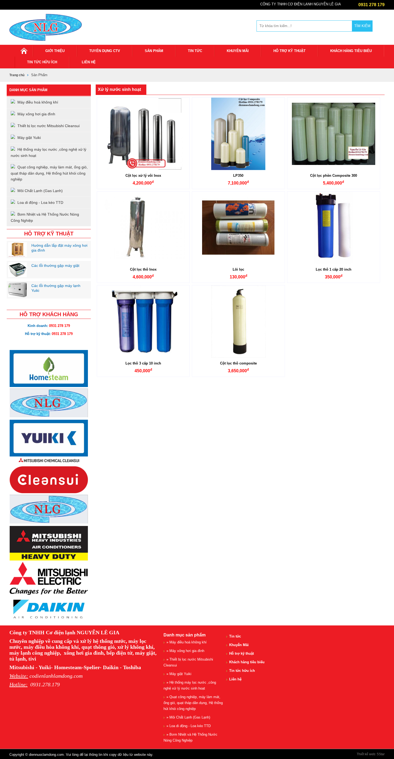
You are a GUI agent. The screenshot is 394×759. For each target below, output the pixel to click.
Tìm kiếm (362, 26)
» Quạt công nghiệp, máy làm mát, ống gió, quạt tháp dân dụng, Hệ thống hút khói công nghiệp (193, 703)
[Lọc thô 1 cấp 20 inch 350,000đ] (333, 227)
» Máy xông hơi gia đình (185, 651)
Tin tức (195, 51)
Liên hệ (89, 62)
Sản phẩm (154, 51)
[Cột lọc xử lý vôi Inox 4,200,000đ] (143, 134)
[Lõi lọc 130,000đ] (238, 227)
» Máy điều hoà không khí (186, 642)
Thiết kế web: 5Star (371, 754)
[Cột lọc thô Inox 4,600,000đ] (143, 227)
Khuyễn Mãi (238, 51)
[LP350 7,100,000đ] (238, 134)
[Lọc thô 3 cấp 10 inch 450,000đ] (143, 321)
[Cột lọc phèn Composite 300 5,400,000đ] (333, 134)
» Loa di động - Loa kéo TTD (188, 726)
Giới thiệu (55, 51)
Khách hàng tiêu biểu (351, 51)
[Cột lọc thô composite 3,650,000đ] (238, 321)
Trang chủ (16, 75)
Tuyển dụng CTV (104, 51)
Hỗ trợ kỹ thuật (289, 51)
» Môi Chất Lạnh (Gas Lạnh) (188, 717)
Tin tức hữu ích (42, 62)
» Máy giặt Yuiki (178, 674)
